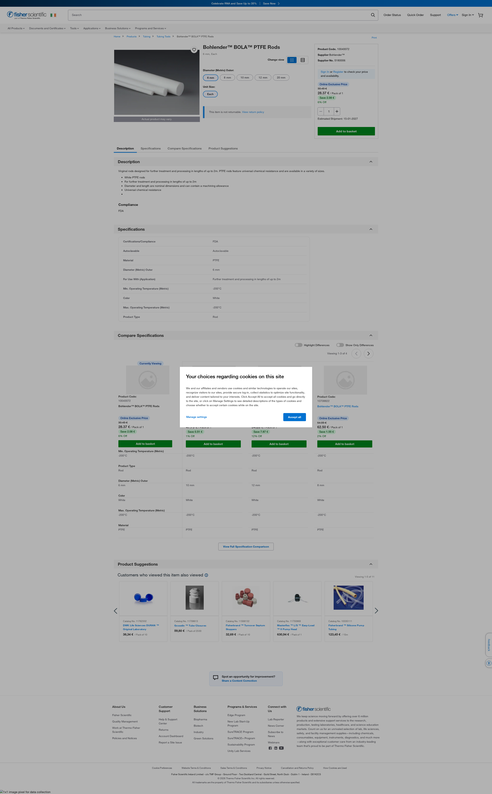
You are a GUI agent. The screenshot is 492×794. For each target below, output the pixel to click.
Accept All (294, 417)
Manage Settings (196, 417)
